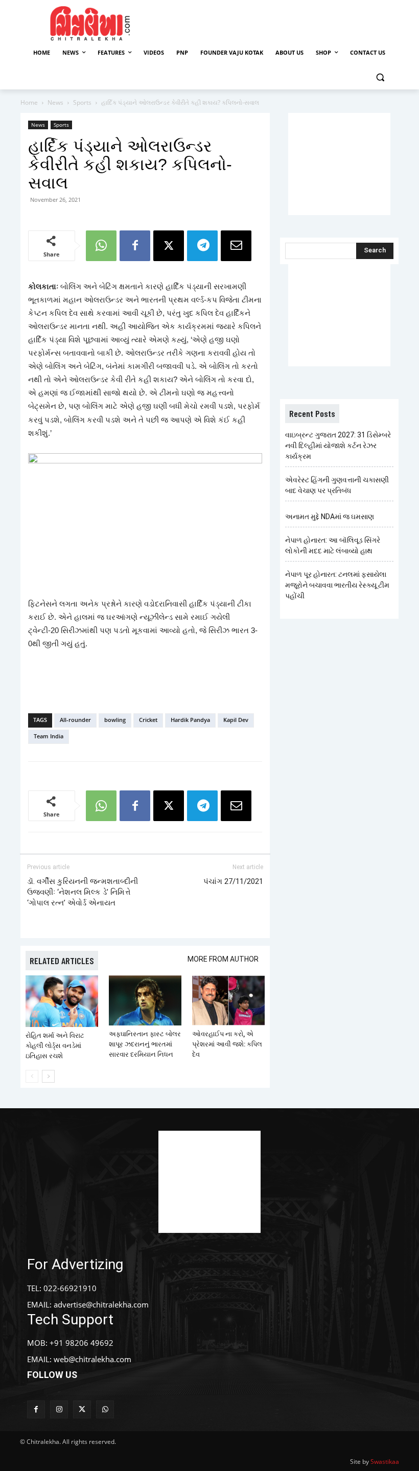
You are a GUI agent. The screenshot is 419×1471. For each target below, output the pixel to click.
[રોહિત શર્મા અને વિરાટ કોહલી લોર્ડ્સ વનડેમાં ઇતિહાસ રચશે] (62, 1001)
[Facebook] (135, 245)
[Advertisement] (287, 22)
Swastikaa (384, 1461)
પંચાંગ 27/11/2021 (233, 881)
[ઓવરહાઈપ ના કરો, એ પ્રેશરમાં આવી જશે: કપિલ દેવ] (228, 1000)
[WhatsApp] (101, 245)
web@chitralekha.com (92, 1359)
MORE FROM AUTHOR (223, 959)
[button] (380, 77)
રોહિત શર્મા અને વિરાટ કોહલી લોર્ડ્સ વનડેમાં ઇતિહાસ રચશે (55, 1046)
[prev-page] (32, 1076)
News (55, 102)
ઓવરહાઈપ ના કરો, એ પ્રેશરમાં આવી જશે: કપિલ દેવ (227, 1044)
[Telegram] (202, 245)
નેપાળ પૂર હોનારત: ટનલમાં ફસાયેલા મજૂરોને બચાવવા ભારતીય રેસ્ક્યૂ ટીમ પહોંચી (337, 585)
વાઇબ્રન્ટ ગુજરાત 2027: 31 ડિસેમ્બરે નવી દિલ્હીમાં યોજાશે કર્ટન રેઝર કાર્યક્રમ (338, 445)
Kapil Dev (235, 719)
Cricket (148, 719)
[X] (168, 245)
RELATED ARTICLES (62, 960)
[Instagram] (59, 1409)
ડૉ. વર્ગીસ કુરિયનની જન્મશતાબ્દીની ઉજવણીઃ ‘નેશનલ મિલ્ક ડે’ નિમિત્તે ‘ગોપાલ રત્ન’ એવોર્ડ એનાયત (82, 892)
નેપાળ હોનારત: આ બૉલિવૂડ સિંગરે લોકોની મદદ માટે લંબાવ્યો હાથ (332, 545)
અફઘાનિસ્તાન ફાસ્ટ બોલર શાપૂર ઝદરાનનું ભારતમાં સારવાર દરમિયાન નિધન (145, 1044)
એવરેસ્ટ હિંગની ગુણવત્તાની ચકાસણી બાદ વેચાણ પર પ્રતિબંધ (337, 485)
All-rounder (75, 719)
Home (29, 102)
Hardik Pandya (190, 719)
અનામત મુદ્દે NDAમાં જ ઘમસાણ (329, 516)
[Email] (236, 245)
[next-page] (48, 1076)
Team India (48, 736)
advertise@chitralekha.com (101, 1304)
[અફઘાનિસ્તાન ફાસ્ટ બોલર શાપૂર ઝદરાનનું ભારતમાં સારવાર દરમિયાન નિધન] (145, 1000)
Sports (82, 102)
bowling (115, 719)
